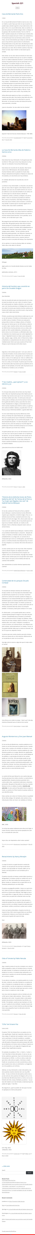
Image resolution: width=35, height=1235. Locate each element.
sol (29, 1153)
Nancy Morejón (17, 946)
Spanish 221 (17, 3)
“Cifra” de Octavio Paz (10, 1024)
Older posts (6, 1166)
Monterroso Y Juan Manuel (20, 844)
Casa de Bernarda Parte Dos (12, 14)
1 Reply (3, 18)
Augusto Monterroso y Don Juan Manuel (17, 736)
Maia (3, 1205)
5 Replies (4, 292)
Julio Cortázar (17, 726)
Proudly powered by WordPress (9, 1231)
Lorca (15, 276)
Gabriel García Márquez (19, 570)
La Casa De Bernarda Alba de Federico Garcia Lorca (16, 151)
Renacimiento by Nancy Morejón (14, 856)
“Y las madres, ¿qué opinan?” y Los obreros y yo (15, 383)
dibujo (26, 1153)
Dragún (16, 371)
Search (3, 1170)
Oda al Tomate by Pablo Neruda (14, 958)
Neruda (16, 1014)
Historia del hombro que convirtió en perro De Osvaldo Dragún (16, 287)
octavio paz (16, 1153)
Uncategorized (17, 137)
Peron (15, 487)
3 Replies (4, 860)
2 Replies (4, 156)
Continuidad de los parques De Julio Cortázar (15, 582)
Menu (17, 7)
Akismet (10, 1234)
